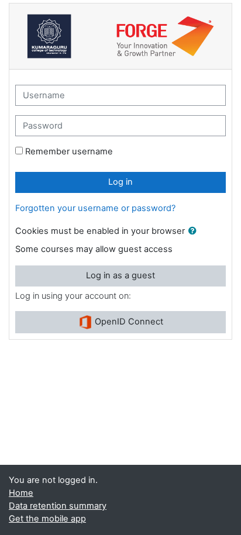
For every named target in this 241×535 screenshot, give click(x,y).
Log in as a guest (120, 275)
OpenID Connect (127, 321)
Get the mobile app (47, 518)
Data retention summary (57, 506)
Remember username (69, 151)
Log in (120, 182)
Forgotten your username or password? (95, 208)
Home (21, 493)
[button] (194, 232)
